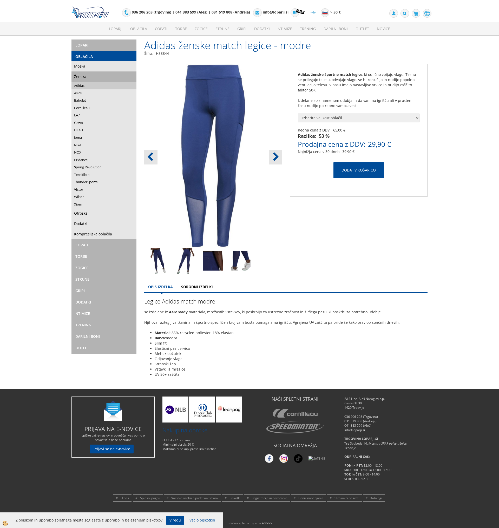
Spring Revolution (88, 167)
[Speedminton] (295, 427)
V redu (175, 520)
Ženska (80, 76)
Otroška (81, 213)
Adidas (79, 85)
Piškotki (234, 498)
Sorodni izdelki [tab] (197, 286)
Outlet (362, 28)
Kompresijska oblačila (93, 234)
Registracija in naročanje (269, 498)
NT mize (285, 28)
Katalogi (376, 498)
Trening (308, 28)
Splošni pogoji (150, 498)
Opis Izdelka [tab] (160, 286)
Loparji (115, 28)
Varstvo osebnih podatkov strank (194, 498)
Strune (222, 28)
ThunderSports (85, 182)
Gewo (78, 122)
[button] (275, 157)
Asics (78, 93)
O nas (125, 498)
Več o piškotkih (202, 520)
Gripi (241, 28)
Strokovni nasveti (346, 498)
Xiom (78, 204)
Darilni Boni (336, 28)
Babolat (80, 100)
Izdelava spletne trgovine (244, 523)
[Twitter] (283, 458)
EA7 (77, 115)
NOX (77, 152)
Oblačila (138, 28)
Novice (383, 28)
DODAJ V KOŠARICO (359, 170)
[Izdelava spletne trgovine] (267, 523)
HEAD (78, 130)
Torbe (181, 28)
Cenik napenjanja (310, 498)
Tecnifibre (81, 174)
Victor (78, 189)
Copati (161, 28)
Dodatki (262, 28)
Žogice (201, 28)
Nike (77, 145)
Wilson (79, 196)
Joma (78, 137)
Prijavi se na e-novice (112, 448)
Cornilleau (82, 107)
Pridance (81, 159)
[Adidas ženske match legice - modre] (158, 260)
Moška (79, 66)
